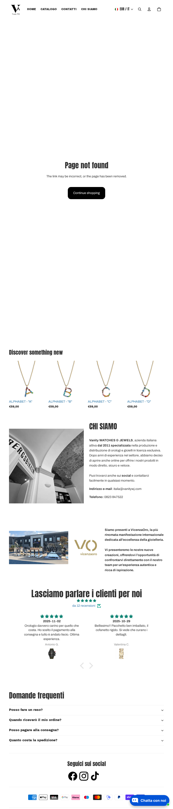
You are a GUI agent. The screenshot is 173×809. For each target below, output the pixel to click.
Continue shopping (86, 193)
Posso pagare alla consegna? (34, 730)
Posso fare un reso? (26, 710)
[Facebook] (72, 777)
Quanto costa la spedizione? (33, 740)
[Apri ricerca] (140, 9)
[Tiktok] (94, 777)
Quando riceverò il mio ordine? (35, 720)
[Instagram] (83, 777)
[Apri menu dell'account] (149, 9)
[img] (86, 600)
